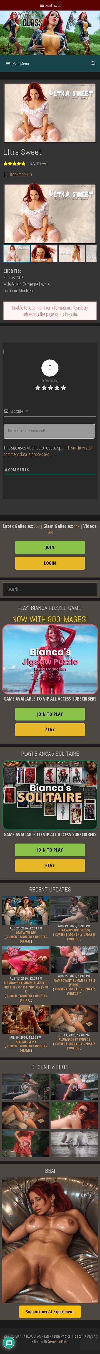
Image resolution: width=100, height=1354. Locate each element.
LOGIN (50, 563)
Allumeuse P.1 (26, 1041)
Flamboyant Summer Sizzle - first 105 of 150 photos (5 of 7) (26, 987)
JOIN (50, 547)
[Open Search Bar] (93, 63)
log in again (68, 314)
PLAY (50, 730)
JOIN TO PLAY (50, 714)
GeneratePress (58, 1341)
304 (50, 532)
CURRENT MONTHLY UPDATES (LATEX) (27, 998)
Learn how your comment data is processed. (48, 451)
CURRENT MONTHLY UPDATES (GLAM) (27, 939)
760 (37, 526)
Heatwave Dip (26, 932)
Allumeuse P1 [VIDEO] (74, 1039)
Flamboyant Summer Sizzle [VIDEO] (74, 982)
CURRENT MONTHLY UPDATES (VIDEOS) (75, 936)
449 (77, 526)
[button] (17, 174)
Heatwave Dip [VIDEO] (74, 930)
